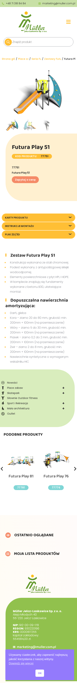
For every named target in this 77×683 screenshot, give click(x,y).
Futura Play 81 (21, 476)
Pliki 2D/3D (12, 234)
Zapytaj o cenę (25, 179)
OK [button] (40, 673)
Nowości (12, 382)
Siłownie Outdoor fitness (22, 398)
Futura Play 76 (56, 476)
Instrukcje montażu (19, 226)
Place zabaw (35, 387)
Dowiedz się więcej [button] (21, 663)
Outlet (11, 413)
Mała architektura (35, 408)
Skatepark (35, 393)
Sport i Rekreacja (35, 403)
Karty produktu (16, 217)
